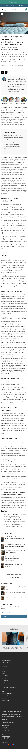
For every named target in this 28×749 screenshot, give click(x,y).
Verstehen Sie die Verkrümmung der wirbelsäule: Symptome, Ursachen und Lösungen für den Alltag (16, 538)
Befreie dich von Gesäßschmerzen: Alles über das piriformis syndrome (15, 597)
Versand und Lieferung (6, 660)
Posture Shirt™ (5, 675)
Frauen (3, 673)
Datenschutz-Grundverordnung (8, 695)
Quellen (5, 151)
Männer (3, 671)
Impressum (4, 698)
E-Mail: (8, 722)
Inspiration (4, 705)
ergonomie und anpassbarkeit (9, 139)
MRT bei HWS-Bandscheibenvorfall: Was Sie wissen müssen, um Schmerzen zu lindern (15, 593)
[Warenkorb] (25, 9)
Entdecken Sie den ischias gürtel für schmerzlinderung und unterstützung (12, 647)
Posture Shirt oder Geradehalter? (9, 687)
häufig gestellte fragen (8, 148)
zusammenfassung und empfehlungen (11, 146)
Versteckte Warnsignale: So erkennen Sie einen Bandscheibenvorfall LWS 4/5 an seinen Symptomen (15, 564)
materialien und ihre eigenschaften (11, 142)
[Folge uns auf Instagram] (5, 737)
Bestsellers (4, 668)
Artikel (3, 702)
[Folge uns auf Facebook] (3, 737)
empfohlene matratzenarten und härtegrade (13, 137)
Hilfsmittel (4, 682)
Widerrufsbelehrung (6, 700)
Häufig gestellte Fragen (7, 662)
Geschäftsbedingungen (7, 693)
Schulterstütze (5, 680)
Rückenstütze (4, 678)
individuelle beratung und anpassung (11, 144)
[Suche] (4, 9)
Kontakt (3, 658)
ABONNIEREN (5, 616)
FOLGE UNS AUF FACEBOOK (14, 577)
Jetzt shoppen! (14, 2)
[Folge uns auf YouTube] (8, 737)
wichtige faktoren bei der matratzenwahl (12, 135)
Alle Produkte (5, 685)
